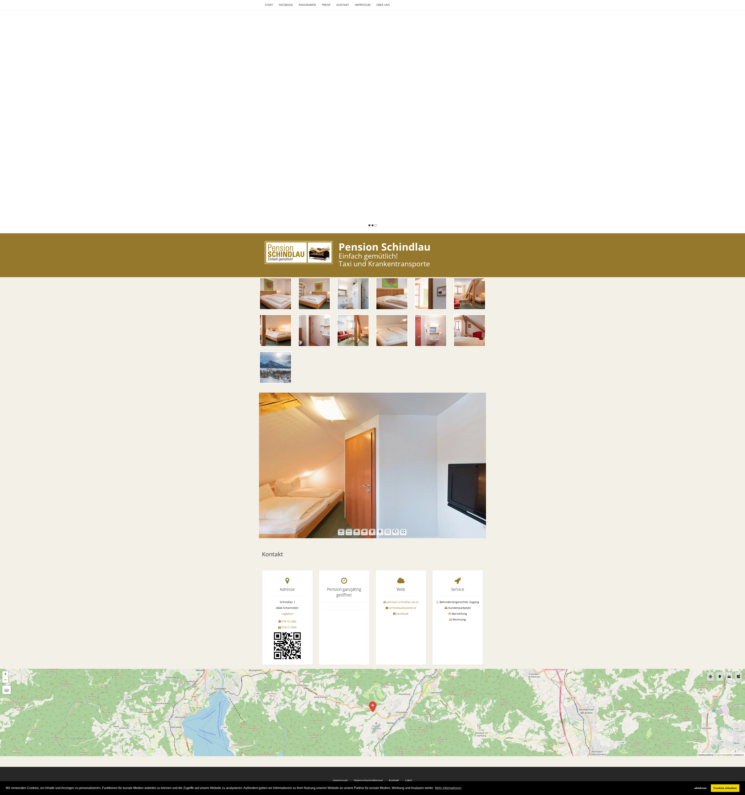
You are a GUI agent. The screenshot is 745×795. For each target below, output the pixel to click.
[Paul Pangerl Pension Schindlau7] (275, 330)
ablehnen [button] (700, 788)
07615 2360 (289, 621)
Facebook (286, 5)
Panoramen (307, 5)
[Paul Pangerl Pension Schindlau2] (314, 293)
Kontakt (342, 5)
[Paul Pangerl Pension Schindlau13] (275, 367)
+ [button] (5, 674)
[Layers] (6, 690)
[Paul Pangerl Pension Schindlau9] (353, 330)
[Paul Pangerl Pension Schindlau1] (275, 293)
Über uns (383, 5)
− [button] (5, 679)
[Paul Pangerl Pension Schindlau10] (391, 330)
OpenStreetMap (724, 754)
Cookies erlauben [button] (725, 788)
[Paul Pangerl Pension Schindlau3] (353, 293)
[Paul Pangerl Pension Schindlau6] (469, 293)
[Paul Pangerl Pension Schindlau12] (469, 330)
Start (269, 5)
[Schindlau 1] (287, 645)
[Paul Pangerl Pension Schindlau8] (314, 330)
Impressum (363, 5)
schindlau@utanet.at (402, 608)
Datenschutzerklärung (368, 780)
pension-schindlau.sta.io (402, 602)
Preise (326, 5)
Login (408, 780)
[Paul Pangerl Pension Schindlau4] (391, 293)
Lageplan (287, 613)
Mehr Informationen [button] (448, 788)
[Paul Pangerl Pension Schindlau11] (430, 330)
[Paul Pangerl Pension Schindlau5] (430, 293)
